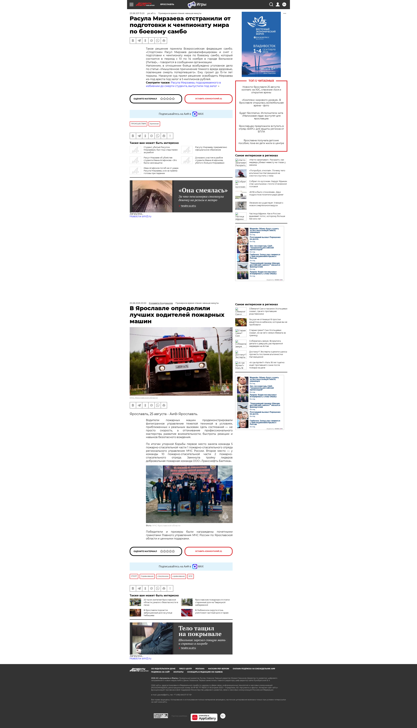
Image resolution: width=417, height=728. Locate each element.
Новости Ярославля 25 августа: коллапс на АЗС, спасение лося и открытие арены (261, 90)
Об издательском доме (163, 669)
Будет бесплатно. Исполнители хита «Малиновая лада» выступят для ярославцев (261, 116)
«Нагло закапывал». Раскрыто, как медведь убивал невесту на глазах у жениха (267, 162)
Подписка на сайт (160, 672)
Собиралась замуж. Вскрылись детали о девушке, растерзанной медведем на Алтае (266, 343)
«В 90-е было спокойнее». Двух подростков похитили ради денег (266, 193)
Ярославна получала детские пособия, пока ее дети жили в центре (261, 142)
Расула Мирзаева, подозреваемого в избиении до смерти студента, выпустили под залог (183, 84)
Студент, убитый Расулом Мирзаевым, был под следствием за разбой (161, 150)
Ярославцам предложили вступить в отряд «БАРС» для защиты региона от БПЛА (261, 129)
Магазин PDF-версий (218, 669)
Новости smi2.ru (140, 216)
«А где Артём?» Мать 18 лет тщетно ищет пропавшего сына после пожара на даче (267, 365)
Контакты (178, 672)
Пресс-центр (185, 669)
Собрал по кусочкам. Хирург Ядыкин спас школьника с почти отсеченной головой (268, 184)
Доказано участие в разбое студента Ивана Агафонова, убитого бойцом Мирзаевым (209, 160)
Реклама (199, 669)
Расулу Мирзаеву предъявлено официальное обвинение (211, 148)
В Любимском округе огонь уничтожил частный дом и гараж (212, 611)
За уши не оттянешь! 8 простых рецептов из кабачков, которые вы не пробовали (268, 322)
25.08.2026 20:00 (138, 303)
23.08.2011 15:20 (137, 13)
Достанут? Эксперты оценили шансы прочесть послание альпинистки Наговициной (268, 354)
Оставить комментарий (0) (208, 99)
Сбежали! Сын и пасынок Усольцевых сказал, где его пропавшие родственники (268, 311)
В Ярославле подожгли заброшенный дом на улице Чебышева (158, 613)
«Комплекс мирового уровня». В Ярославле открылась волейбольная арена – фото (261, 103)
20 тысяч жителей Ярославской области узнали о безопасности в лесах (161, 602)
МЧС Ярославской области (144, 397)
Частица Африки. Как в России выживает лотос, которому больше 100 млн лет (267, 216)
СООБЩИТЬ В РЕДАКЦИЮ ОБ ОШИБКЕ (205, 672)
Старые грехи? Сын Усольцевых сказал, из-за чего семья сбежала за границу (267, 333)
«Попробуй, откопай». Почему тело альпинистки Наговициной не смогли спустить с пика (267, 173)
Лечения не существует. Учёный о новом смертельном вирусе (266, 204)
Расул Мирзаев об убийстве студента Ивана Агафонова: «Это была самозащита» (160, 160)
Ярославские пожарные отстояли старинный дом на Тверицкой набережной (212, 602)
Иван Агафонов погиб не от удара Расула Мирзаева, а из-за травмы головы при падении (161, 170)
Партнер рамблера (179, 716)
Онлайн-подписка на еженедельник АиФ (254, 669)
